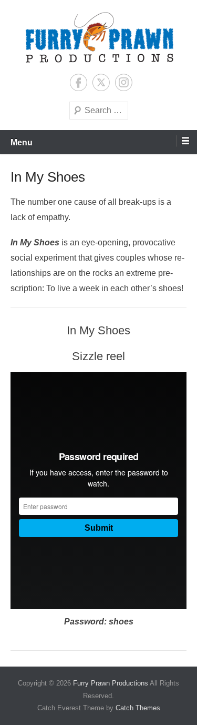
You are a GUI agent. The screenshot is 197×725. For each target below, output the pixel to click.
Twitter (101, 82)
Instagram (123, 82)
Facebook (78, 82)
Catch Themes (138, 708)
